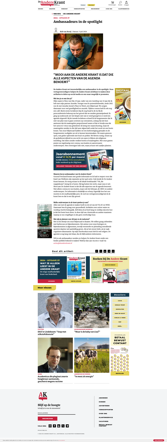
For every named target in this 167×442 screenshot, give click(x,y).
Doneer (83, 5)
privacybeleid (62, 440)
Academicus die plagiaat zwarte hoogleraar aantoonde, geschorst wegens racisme (53, 379)
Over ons (109, 8)
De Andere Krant (71, 14)
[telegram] (67, 425)
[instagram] (50, 425)
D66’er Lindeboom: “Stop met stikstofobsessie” (52, 333)
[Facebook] (96, 251)
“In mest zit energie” (84, 376)
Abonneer (91, 5)
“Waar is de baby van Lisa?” (87, 332)
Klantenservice (123, 8)
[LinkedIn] (105, 251)
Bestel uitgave (76, 281)
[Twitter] (100, 251)
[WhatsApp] (113, 251)
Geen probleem (159, 440)
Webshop (64, 8)
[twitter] (63, 425)
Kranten (52, 8)
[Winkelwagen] (113, 2)
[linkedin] (58, 425)
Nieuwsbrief (95, 8)
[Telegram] (109, 251)
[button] (120, 2)
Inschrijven (47, 418)
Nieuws (40, 8)
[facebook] (54, 425)
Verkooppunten (79, 8)
